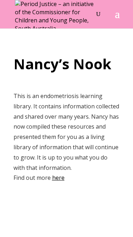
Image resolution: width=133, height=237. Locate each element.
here (58, 178)
